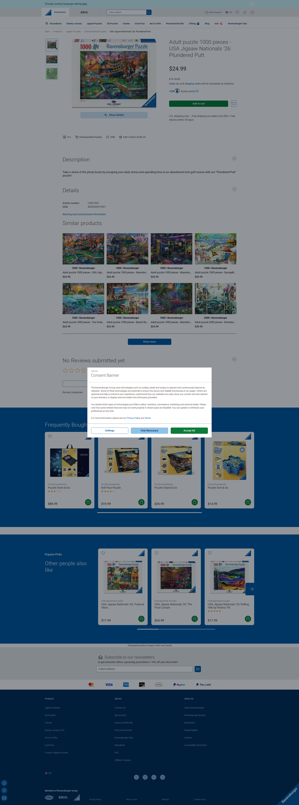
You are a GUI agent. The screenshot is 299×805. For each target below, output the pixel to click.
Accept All (189, 430)
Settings (109, 430)
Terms (148, 418)
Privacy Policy (133, 418)
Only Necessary (149, 430)
